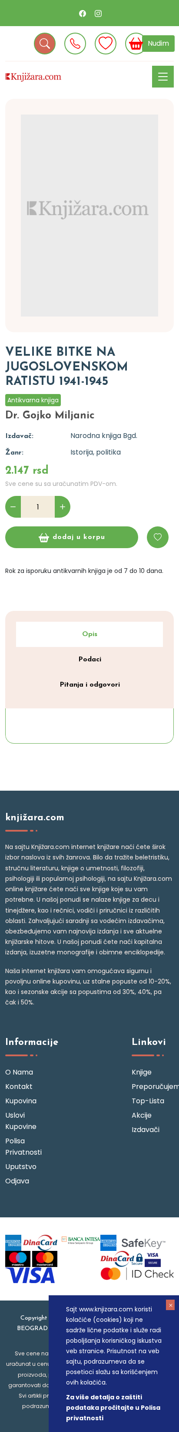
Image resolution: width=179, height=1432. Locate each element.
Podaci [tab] (89, 659)
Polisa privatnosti (23, 1146)
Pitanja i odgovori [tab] (90, 684)
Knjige (142, 1072)
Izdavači (145, 1130)
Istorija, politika (95, 452)
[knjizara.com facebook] (82, 13)
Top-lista (148, 1101)
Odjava (17, 1181)
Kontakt (19, 1087)
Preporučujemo (153, 1087)
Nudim (158, 43)
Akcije (142, 1115)
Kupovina (20, 1101)
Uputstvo (20, 1167)
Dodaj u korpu (79, 537)
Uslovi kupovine (20, 1121)
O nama (19, 1072)
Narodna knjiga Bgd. (103, 436)
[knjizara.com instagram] (98, 13)
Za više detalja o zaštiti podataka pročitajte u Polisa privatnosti (113, 1407)
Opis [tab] (89, 634)
